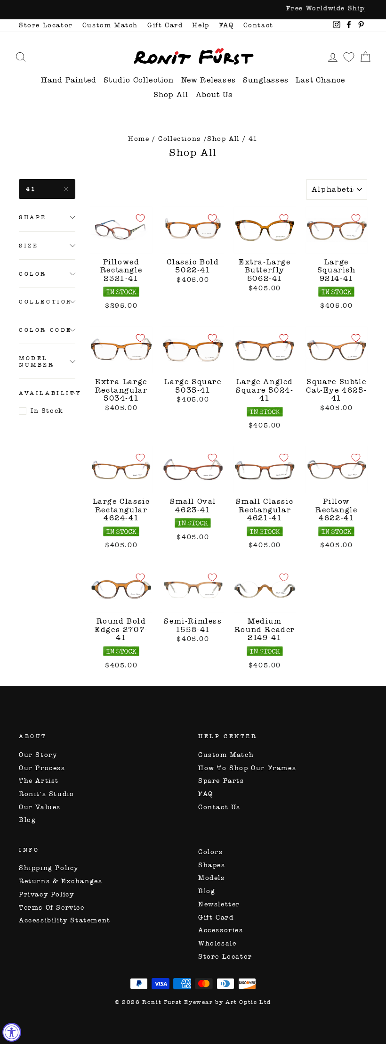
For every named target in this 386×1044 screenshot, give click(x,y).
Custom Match (110, 25)
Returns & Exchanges (60, 881)
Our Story (38, 755)
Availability (47, 393)
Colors (210, 852)
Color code (45, 330)
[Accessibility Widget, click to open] (11, 1032)
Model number (37, 361)
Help (200, 25)
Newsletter (219, 904)
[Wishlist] (349, 57)
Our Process (42, 768)
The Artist (39, 781)
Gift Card (165, 25)
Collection (45, 301)
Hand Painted (68, 79)
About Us (214, 94)
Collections (179, 139)
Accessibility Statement (65, 920)
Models (211, 878)
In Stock (47, 411)
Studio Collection (139, 79)
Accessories (220, 930)
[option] (193, 10)
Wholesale (217, 943)
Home (138, 139)
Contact (258, 25)
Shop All (171, 94)
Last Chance (320, 79)
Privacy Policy (46, 894)
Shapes (211, 865)
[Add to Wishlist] (140, 218)
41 (31, 189)
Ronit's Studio (46, 794)
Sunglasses (266, 79)
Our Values (40, 807)
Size (28, 245)
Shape (33, 217)
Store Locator (46, 25)
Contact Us (219, 807)
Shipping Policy (49, 868)
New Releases (208, 79)
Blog (27, 820)
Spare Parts (221, 781)
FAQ (226, 25)
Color (33, 274)
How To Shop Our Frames (247, 768)
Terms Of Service (52, 908)
